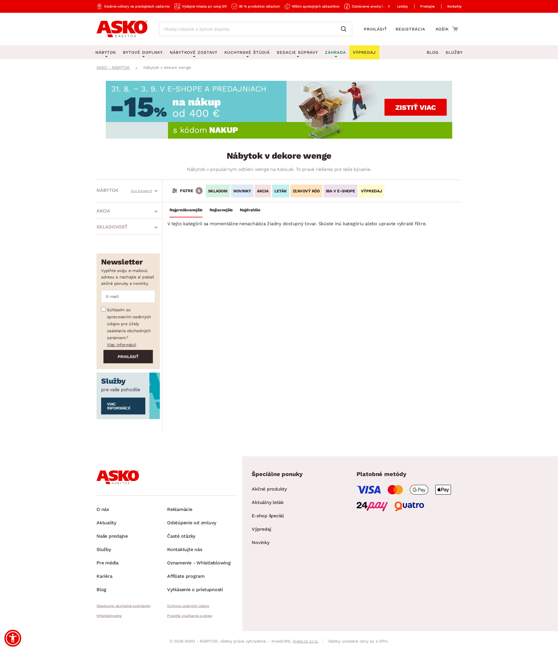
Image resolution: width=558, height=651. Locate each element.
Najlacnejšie (221, 210)
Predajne (427, 6)
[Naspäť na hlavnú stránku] (121, 29)
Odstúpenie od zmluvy (191, 522)
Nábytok (107, 190)
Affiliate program (186, 576)
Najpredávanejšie (186, 210)
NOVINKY (242, 191)
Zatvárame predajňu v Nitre (374, 6)
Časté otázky (181, 536)
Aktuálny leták (268, 502)
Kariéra (104, 576)
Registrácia (410, 29)
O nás (102, 509)
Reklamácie (179, 509)
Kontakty (454, 6)
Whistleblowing (108, 616)
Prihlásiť (375, 29)
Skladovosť (112, 227)
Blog (433, 52)
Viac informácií (121, 344)
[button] (13, 638)
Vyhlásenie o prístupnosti (195, 589)
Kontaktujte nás (184, 549)
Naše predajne (112, 536)
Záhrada (335, 52)
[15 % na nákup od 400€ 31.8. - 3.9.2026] (279, 137)
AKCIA (263, 191)
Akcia (103, 211)
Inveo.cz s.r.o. (305, 641)
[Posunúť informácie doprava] (384, 6)
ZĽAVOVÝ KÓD (306, 191)
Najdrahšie (250, 210)
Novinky (260, 542)
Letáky (402, 6)
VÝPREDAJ (371, 191)
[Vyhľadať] (345, 29)
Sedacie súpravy (297, 52)
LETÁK (280, 191)
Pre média (107, 563)
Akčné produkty (269, 489)
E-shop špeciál (268, 515)
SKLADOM (218, 191)
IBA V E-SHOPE (340, 191)
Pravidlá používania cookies (189, 616)
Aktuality (106, 522)
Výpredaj (261, 529)
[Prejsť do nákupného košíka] (447, 29)
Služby (454, 52)
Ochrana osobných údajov (188, 606)
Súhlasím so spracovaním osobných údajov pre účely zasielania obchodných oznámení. (129, 323)
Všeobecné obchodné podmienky (123, 606)
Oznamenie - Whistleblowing (199, 563)
